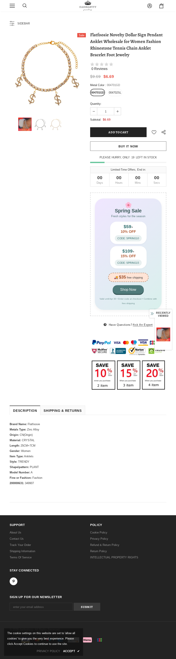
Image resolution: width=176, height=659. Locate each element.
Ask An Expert (143, 324)
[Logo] (88, 5)
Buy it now (128, 146)
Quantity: (96, 103)
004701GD (97, 92)
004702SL (115, 92)
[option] (48, 71)
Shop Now (128, 289)
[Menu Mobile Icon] (12, 5)
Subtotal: (95, 119)
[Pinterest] (13, 581)
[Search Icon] (25, 6)
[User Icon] (149, 6)
